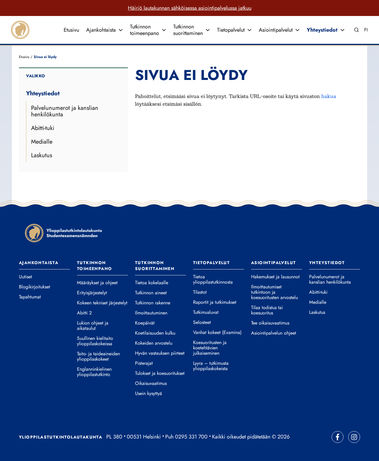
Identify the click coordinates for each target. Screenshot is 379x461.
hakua (328, 96)
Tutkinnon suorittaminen (188, 30)
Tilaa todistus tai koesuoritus (267, 310)
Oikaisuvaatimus (151, 383)
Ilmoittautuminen (151, 313)
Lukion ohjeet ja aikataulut (92, 325)
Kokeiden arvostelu (153, 343)
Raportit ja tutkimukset (214, 302)
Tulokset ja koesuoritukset (159, 373)
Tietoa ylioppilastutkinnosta (213, 279)
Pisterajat (144, 363)
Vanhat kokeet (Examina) (217, 332)
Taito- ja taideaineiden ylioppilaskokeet (98, 356)
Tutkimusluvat (206, 312)
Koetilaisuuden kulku (155, 333)
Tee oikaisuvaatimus (270, 323)
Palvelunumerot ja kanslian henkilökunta (64, 111)
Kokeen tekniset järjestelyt (102, 303)
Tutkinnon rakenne (152, 303)
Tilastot (200, 292)
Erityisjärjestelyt (92, 292)
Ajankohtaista (101, 30)
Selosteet (202, 322)
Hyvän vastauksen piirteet (159, 353)
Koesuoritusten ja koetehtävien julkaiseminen (210, 348)
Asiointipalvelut (276, 30)
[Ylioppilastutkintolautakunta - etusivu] (63, 233)
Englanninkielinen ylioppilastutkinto (94, 372)
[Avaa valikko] (120, 29)
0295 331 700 (191, 437)
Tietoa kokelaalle (151, 282)
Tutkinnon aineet (151, 292)
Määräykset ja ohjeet (97, 282)
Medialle (41, 141)
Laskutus (41, 155)
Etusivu (71, 30)
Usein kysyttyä (148, 393)
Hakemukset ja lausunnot (275, 277)
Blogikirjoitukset (34, 287)
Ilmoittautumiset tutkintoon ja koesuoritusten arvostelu (274, 292)
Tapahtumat (30, 297)
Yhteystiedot (322, 30)
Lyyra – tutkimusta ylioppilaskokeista (211, 366)
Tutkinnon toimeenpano (144, 30)
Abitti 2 (84, 313)
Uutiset (25, 277)
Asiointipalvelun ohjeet (273, 333)
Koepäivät (145, 323)
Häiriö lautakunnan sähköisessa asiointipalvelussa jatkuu (189, 8)
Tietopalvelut (231, 30)
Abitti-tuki (42, 128)
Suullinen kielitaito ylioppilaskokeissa (95, 341)
